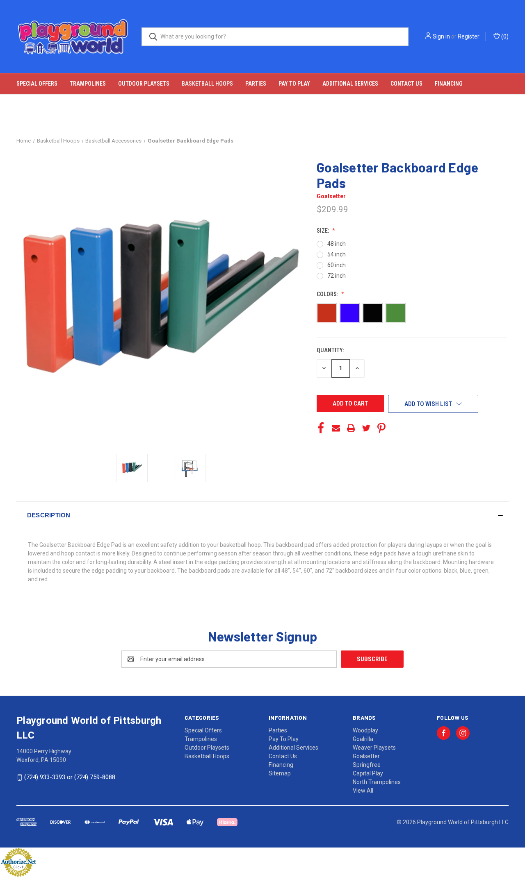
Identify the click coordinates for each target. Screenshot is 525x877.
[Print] (351, 428)
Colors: (328, 294)
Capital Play (368, 773)
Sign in (441, 36)
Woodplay (365, 730)
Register (468, 36)
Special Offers (36, 83)
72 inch (336, 275)
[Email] (336, 428)
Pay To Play (294, 83)
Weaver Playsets (374, 747)
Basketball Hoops (207, 83)
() (504, 36)
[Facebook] (321, 428)
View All (363, 790)
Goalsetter (366, 756)
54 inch (336, 254)
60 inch (336, 265)
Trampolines (88, 83)
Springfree (367, 764)
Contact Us (406, 83)
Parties (255, 83)
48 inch (336, 243)
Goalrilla (363, 739)
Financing (448, 83)
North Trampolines (377, 782)
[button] (262, 515)
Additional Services (350, 83)
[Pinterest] (381, 428)
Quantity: (330, 350)
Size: (323, 230)
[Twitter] (366, 428)
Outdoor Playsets (143, 83)
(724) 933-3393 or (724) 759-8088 (69, 777)
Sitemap (280, 773)
